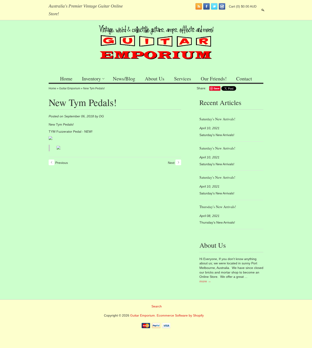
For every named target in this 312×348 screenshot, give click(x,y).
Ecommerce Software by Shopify (180, 315)
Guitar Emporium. (143, 315)
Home (66, 78)
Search (262, 10)
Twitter (214, 6)
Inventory (91, 78)
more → (205, 281)
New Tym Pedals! (94, 88)
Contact (244, 78)
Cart (242, 6)
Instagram (222, 6)
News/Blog (124, 78)
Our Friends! (214, 78)
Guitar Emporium (69, 88)
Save (216, 88)
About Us (154, 78)
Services (182, 78)
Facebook (206, 6)
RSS (199, 6)
